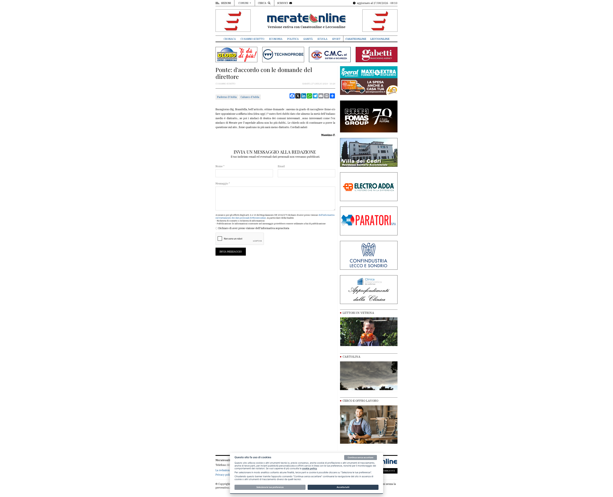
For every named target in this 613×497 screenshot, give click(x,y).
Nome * (220, 166)
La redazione (223, 470)
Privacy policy (224, 474)
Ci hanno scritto (252, 39)
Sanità (308, 39)
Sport (336, 39)
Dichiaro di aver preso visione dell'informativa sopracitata (253, 228)
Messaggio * (223, 183)
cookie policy (309, 468)
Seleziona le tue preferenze (270, 487)
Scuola (322, 39)
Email (281, 166)
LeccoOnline (380, 39)
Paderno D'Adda (227, 97)
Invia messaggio (230, 251)
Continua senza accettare (360, 457)
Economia (275, 39)
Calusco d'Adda (250, 97)
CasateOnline (355, 39)
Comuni (243, 3)
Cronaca (230, 39)
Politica (293, 39)
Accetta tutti (343, 487)
